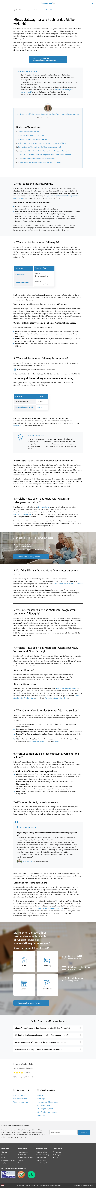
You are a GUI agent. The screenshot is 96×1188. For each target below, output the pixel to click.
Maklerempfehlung (41, 1152)
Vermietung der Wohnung (38, 741)
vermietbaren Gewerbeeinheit (66, 688)
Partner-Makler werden (8, 1160)
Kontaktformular (75, 978)
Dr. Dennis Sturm (28, 861)
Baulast (40, 1095)
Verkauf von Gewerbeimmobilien (56, 698)
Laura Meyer (24, 114)
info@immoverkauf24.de (79, 967)
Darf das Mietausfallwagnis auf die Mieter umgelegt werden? (39, 147)
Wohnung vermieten (20, 1102)
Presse (3, 1155)
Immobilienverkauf (41, 1157)
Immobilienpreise (41, 1160)
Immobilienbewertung (42, 1155)
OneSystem (4, 1163)
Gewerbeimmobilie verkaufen (47, 1102)
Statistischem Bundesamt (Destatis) (50, 908)
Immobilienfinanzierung (43, 1163)
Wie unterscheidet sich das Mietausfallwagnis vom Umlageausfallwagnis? (44, 151)
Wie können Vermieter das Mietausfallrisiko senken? (36, 159)
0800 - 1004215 (75, 956)
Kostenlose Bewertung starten (29, 1003)
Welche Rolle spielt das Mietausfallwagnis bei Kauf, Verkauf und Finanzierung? (46, 155)
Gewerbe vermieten (20, 1099)
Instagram (58, 1155)
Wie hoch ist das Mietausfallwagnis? (31, 135)
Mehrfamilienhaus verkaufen (47, 1112)
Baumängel (41, 1099)
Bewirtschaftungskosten (22, 514)
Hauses (56, 741)
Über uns (4, 1152)
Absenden (84, 1132)
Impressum (85, 1185)
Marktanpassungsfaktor (45, 1109)
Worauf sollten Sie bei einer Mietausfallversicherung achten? (39, 162)
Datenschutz (78, 1185)
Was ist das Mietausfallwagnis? (29, 132)
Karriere (3, 1157)
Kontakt (20, 1160)
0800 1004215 (22, 1155)
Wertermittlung (18, 426)
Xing (56, 1157)
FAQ (19, 1163)
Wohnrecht (41, 1115)
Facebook (57, 1152)
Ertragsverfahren (44, 507)
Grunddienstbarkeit (44, 1105)
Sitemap (92, 1185)
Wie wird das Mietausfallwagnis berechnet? (33, 139)
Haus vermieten (19, 1095)
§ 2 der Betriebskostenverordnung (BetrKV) (67, 584)
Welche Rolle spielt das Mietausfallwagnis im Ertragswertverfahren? (42, 143)
